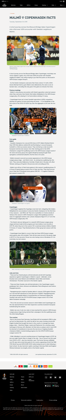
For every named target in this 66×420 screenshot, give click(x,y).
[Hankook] (16, 366)
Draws (11, 384)
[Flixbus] (50, 366)
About (22, 384)
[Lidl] (40, 366)
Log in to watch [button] (34, 120)
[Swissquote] (30, 366)
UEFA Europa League (4, 5)
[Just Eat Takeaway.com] (35, 366)
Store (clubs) (24, 387)
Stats (11, 390)
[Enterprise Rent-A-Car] (25, 366)
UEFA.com (31, 376)
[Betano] (45, 366)
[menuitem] (13, 5)
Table (11, 379)
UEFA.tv (12, 382)
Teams (22, 376)
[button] (44, 5)
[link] (13, 5)
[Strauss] (20, 366)
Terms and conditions (26, 400)
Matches (12, 376)
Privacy (13, 400)
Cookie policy (39, 400)
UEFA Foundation (31, 380)
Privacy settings (53, 400)
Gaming (12, 387)
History (22, 382)
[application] (33, 255)
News (22, 379)
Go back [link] (12, 13)
